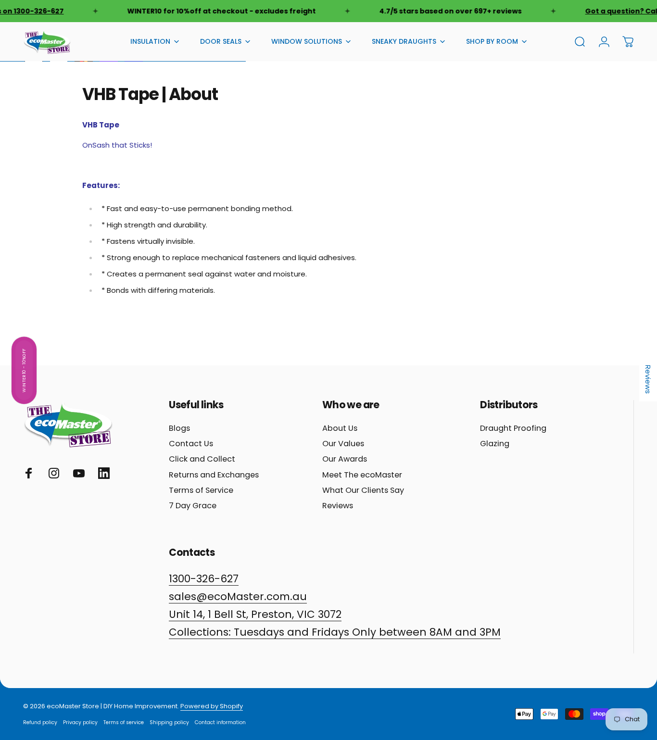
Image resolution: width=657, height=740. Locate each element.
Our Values (343, 444)
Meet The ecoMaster (362, 475)
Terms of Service (201, 490)
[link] (335, 632)
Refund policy (40, 722)
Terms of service (123, 722)
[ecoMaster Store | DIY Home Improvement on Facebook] (29, 473)
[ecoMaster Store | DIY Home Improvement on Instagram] (54, 473)
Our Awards (344, 459)
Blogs (179, 428)
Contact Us (191, 444)
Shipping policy (169, 722)
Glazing (494, 444)
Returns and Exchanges (214, 475)
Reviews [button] (648, 378)
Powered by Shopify (211, 706)
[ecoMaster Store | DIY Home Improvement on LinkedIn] (104, 473)
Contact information (220, 722)
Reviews (337, 506)
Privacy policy (80, 722)
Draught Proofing (513, 428)
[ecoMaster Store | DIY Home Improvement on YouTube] (79, 473)
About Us (339, 428)
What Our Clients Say (363, 490)
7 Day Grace (192, 506)
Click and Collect (202, 459)
